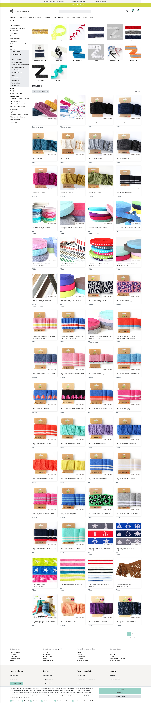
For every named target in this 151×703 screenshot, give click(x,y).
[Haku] (89, 11)
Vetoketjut (13, 122)
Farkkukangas (48, 654)
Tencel (112, 652)
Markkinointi (36, 700)
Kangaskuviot (14, 33)
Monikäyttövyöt (16, 72)
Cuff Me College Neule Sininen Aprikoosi (100, 408)
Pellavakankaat (15, 654)
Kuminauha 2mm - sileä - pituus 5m (71, 122)
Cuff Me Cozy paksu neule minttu (70, 443)
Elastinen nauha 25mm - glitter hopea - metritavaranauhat (100, 337)
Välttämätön (16, 700)
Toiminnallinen (79, 700)
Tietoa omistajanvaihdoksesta (86, 679)
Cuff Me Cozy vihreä (95, 192)
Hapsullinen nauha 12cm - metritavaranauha (124, 585)
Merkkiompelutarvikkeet (18, 44)
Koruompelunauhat (17, 67)
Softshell (80, 658)
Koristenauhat (14, 36)
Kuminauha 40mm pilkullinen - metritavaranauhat (42, 264)
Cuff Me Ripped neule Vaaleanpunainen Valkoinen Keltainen (44, 337)
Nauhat (12, 49)
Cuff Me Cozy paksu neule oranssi (43, 478)
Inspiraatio (76, 17)
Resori (45, 658)
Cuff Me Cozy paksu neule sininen (126, 443)
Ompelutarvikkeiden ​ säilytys (19, 98)
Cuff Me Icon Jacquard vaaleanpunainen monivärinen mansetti (100, 374)
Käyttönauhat (16, 59)
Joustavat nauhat (17, 57)
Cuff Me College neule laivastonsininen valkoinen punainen (44, 549)
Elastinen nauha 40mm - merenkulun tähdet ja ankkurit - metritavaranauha (100, 549)
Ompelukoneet (15, 25)
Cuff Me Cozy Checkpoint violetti (98, 621)
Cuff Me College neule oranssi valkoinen (42, 444)
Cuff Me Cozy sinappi (67, 192)
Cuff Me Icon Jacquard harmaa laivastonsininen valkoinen (98, 301)
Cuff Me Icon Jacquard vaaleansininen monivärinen (128, 374)
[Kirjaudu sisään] (127, 11)
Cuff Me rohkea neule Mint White (70, 548)
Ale (68, 17)
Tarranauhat (15, 83)
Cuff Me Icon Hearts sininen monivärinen (41, 409)
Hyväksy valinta (120, 696)
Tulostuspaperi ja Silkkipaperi (19, 114)
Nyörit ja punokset (16, 93)
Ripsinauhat (15, 80)
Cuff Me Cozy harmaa (95, 158)
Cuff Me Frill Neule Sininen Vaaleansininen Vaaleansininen (70, 514)
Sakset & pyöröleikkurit (17, 104)
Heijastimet (14, 30)
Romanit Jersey (48, 660)
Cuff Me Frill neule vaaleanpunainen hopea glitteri (43, 514)
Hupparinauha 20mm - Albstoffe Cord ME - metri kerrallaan (44, 622)
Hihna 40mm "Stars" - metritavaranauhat (39, 585)
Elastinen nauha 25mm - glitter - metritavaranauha (98, 228)
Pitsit (13, 75)
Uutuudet (13, 17)
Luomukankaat (115, 660)
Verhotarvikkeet (15, 119)
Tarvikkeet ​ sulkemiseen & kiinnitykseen (18, 108)
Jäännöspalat (58, 17)
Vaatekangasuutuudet (117, 658)
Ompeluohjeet (47, 683)
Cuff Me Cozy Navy (122, 122)
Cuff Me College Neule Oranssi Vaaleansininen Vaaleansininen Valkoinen (126, 337)
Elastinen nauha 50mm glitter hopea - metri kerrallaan (72, 228)
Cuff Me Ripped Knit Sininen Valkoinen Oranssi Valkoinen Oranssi (72, 337)
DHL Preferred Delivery (64, 700)
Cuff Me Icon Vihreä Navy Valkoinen (99, 513)
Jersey (45, 652)
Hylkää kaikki (120, 692)
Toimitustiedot (14, 675)
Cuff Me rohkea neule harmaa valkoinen (128, 513)
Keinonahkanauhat (17, 62)
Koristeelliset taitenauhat (20, 64)
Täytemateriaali (15, 112)
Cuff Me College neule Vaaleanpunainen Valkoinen (125, 409)
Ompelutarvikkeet (35, 17)
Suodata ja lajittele (42, 91)
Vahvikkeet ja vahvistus (17, 117)
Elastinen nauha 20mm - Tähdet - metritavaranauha (98, 264)
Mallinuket (13, 41)
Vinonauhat (15, 85)
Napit (11, 46)
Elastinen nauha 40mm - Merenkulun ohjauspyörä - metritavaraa (127, 549)
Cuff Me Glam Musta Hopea (125, 192)
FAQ (78, 683)
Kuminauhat (15, 70)
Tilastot (26, 700)
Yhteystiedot (81, 675)
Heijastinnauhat (16, 54)
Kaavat (47, 17)
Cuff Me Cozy (93, 122)
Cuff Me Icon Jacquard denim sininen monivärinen (44, 374)
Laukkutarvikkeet (15, 38)
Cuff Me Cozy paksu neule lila (97, 443)
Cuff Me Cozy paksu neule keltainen (71, 478)
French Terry (47, 656)
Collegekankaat (15, 658)
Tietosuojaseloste (15, 697)
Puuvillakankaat (15, 652)
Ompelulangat (14, 96)
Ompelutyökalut (15, 101)
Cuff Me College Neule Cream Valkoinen (126, 479)
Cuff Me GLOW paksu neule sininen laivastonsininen (127, 622)
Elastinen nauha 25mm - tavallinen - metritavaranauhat (127, 264)
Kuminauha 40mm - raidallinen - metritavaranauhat (42, 228)
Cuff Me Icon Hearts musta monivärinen (72, 408)
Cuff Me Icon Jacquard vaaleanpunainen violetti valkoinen (127, 301)
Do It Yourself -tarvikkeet (18, 28)
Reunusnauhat (16, 78)
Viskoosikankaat (15, 656)
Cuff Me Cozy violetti (39, 192)
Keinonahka (81, 656)
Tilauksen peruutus (16, 683)
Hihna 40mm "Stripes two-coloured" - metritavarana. (100, 585)
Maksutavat (13, 679)
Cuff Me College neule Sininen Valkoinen (98, 479)
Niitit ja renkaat (15, 91)
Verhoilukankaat (82, 660)
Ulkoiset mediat (48, 700)
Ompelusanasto (48, 679)
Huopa (79, 652)
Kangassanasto (48, 675)
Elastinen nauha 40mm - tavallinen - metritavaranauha (71, 301)
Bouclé (112, 654)
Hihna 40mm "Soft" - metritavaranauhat (128, 227)
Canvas (79, 654)
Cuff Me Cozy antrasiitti (124, 158)
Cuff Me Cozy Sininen (39, 158)
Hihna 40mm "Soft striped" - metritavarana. (69, 264)
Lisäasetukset (88, 700)
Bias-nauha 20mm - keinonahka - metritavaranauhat (42, 301)
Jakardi (112, 656)
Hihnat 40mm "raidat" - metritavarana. (72, 584)
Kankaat (23, 17)
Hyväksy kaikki (120, 689)
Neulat (12, 88)
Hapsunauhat (15, 51)
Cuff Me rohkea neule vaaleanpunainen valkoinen (72, 374)
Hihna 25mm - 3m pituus (40, 122)
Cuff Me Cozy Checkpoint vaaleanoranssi (68, 622)
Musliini (12, 660)
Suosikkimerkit (88, 17)
